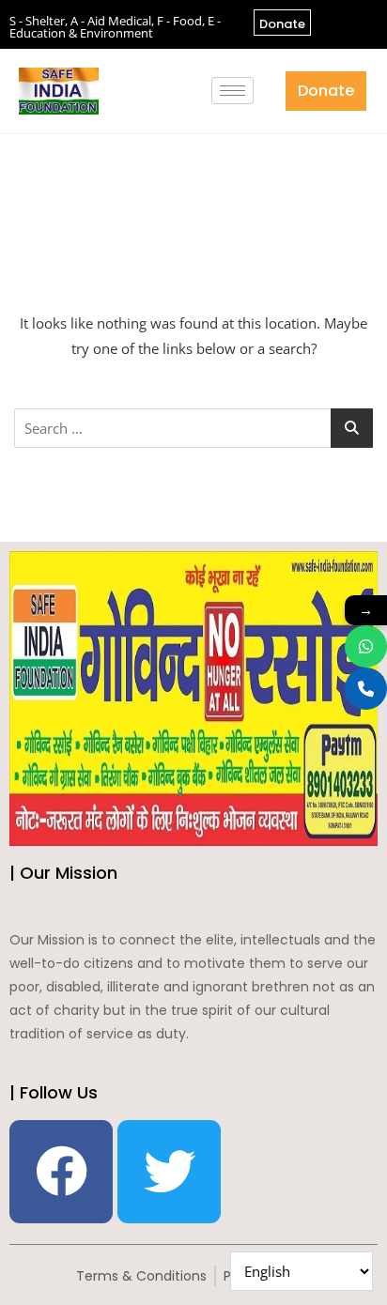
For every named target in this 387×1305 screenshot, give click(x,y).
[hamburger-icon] (232, 90)
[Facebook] (61, 1171)
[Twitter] (169, 1171)
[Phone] (366, 689)
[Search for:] (193, 428)
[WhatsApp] (366, 646)
